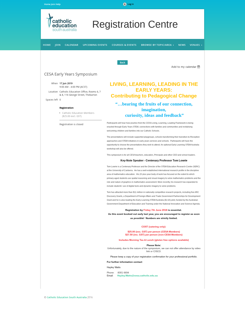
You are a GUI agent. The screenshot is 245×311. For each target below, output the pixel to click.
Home (47, 4)
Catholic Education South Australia (67, 297)
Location (53, 91)
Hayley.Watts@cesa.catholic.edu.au (137, 275)
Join (53, 4)
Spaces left (52, 99)
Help (58, 4)
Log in (131, 3)
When (54, 83)
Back (122, 62)
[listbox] (186, 67)
